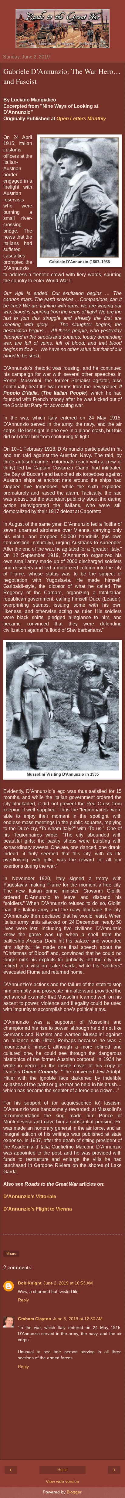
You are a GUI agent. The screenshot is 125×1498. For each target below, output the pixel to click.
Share (11, 1253)
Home (63, 1470)
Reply (23, 1299)
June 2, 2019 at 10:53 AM (68, 1283)
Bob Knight (30, 1283)
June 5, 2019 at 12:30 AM (78, 1318)
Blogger (74, 1492)
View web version (62, 1481)
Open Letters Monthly (81, 118)
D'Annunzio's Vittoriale (29, 1196)
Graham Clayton (34, 1318)
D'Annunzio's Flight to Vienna (37, 1208)
